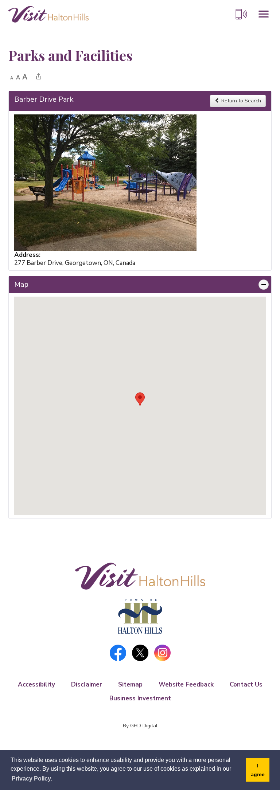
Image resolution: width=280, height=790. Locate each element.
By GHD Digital (140, 725)
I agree (258, 770)
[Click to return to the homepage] (48, 13)
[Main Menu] (264, 14)
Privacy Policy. (32, 778)
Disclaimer (86, 684)
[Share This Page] (38, 76)
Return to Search (240, 100)
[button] (140, 399)
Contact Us (246, 684)
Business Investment (140, 698)
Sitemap (130, 684)
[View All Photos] (105, 182)
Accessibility (36, 684)
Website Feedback (186, 684)
